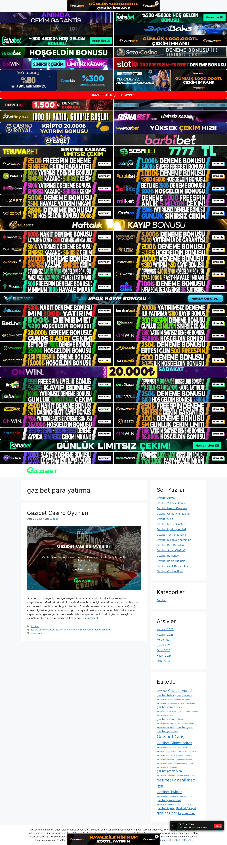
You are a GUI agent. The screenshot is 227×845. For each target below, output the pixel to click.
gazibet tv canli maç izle (176, 783)
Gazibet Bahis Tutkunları (172, 560)
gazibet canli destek (169, 707)
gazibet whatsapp (184, 797)
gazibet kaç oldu (163, 755)
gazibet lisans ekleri (184, 759)
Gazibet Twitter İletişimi (171, 534)
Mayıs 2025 (164, 639)
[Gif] (113, 224)
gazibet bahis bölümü (183, 696)
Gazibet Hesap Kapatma (172, 508)
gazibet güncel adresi (165, 748)
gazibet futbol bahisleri (166, 728)
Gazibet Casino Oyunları (57, 513)
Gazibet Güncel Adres (174, 743)
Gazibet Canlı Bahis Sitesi (173, 566)
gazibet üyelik (165, 808)
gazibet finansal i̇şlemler (166, 723)
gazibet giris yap (167, 731)
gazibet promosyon (169, 771)
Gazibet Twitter (169, 792)
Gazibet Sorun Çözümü (171, 550)
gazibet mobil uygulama (183, 763)
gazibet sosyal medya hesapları (94, 629)
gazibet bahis (165, 695)
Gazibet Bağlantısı (168, 555)
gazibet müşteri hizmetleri (167, 767)
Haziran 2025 (165, 634)
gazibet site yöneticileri (166, 775)
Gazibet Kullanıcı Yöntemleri (174, 539)
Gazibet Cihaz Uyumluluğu (173, 513)
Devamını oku (91, 618)
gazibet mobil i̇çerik (164, 763)
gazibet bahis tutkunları (183, 699)
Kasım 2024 (164, 655)
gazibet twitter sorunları (166, 797)
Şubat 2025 (164, 645)
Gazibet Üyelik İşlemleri (171, 529)
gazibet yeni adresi (169, 800)
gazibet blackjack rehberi (167, 703)
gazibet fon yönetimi (186, 723)
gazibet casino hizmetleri (188, 712)
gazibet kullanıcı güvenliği (181, 755)
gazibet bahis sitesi (164, 699)
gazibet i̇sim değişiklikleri (167, 752)
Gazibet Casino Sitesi (170, 571)
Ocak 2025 (163, 650)
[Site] (56, 163)
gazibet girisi (185, 727)
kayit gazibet (186, 813)
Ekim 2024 (163, 660)
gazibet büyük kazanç (187, 703)
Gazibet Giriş (165, 518)
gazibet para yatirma (66, 629)
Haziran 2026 (165, 629)
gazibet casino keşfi (165, 715)
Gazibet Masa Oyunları (171, 524)
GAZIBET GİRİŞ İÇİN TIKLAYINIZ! (113, 95)
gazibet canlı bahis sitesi (167, 712)
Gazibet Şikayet (186, 808)
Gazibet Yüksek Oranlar (171, 503)
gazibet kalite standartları (189, 752)
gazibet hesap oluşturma (185, 748)
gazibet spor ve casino (186, 775)
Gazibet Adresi (166, 497)
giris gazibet (167, 813)
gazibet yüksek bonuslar (166, 805)
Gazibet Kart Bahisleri (170, 545)
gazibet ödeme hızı (185, 805)
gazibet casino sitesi (170, 719)
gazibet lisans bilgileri (165, 759)
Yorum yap (36, 633)
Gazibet (35, 626)
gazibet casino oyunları (42, 629)
